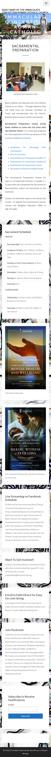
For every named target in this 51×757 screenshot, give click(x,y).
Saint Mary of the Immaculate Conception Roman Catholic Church (25, 10)
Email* (11, 704)
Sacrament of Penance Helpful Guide (26, 168)
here (35, 610)
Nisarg (25, 753)
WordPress (35, 750)
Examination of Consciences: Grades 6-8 (28, 161)
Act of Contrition (18, 154)
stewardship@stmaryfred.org (18, 575)
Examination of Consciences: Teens (26, 165)
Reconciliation (24, 138)
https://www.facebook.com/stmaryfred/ (23, 511)
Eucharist (9, 138)
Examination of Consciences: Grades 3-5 (28, 158)
